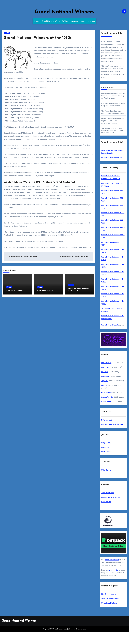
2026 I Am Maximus (14, 291)
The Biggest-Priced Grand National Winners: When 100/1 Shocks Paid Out (112, 130)
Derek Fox (105, 447)
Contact (91, 21)
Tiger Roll (104, 381)
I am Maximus (106, 363)
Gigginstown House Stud (110, 497)
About (83, 21)
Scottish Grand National (110, 598)
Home (36, 21)
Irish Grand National (108, 594)
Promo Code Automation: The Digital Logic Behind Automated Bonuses (112, 121)
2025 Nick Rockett (45, 291)
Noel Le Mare (106, 502)
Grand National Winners (64, 12)
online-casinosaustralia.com (112, 424)
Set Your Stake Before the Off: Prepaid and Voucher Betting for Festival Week (113, 96)
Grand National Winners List (111, 158)
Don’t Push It (106, 367)
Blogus (70, 629)
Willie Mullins (106, 470)
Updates (74, 21)
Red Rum (104, 385)
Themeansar (80, 629)
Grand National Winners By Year (55, 21)
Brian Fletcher (106, 452)
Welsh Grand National (109, 603)
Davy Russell (106, 443)
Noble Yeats (105, 376)
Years (7, 33)
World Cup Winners (112, 560)
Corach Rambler (107, 397)
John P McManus (107, 493)
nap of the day (113, 570)
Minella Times (106, 402)
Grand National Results (110, 325)
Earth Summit (106, 393)
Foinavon (104, 372)
